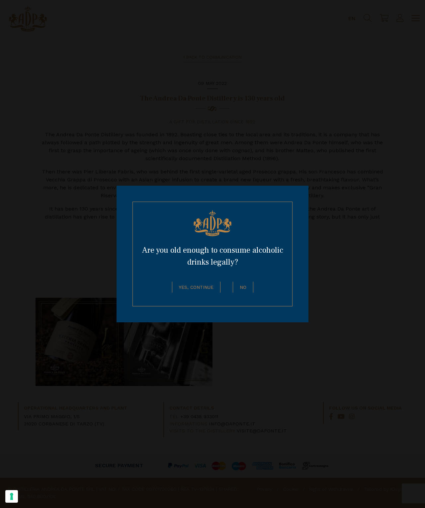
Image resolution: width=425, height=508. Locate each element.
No (243, 287)
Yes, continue (196, 287)
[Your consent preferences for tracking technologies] (11, 496)
